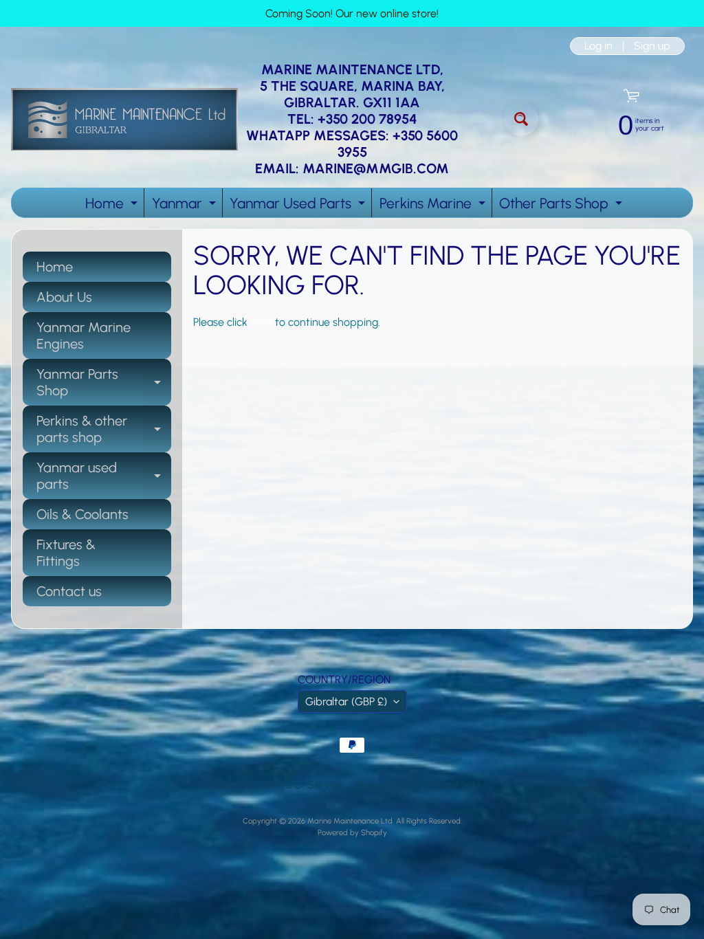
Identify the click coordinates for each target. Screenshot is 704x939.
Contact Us (464, 784)
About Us (64, 297)
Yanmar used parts (103, 476)
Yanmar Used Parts (299, 206)
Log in (598, 46)
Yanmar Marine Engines (83, 335)
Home (113, 206)
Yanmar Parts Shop (103, 383)
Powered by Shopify (352, 832)
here (261, 322)
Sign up (652, 46)
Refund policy (390, 784)
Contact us (69, 591)
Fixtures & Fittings (66, 552)
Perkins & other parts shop (103, 429)
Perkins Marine (434, 206)
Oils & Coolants (82, 514)
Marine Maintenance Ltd (350, 821)
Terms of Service (302, 784)
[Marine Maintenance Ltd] (124, 119)
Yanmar (185, 206)
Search (230, 784)
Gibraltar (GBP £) (346, 701)
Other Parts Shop (562, 206)
